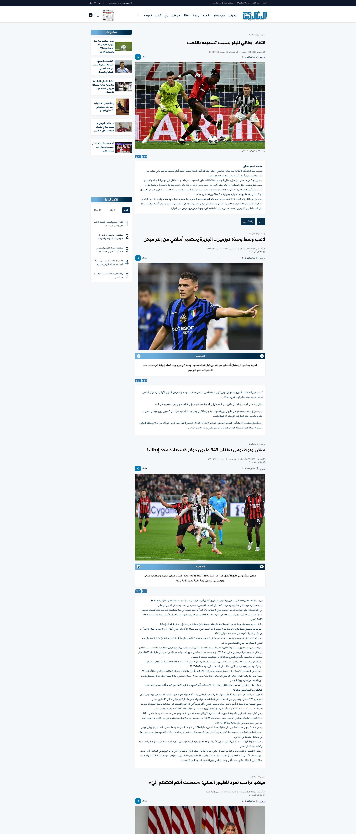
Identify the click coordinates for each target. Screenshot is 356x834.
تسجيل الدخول (124, 3)
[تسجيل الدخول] (131, 3)
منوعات (176, 15)
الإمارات (233, 15)
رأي (166, 15)
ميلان (261, 221)
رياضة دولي (248, 221)
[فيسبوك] (104, 3)
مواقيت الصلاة (228, 3)
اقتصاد (206, 15)
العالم (253, 777)
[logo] (255, 16)
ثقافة (186, 15)
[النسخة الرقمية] (108, 16)
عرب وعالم (219, 15)
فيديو (158, 15)
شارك (144, 57)
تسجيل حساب (112, 3)
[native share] (138, 57)
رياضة (196, 15)
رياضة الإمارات (253, 234)
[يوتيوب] (91, 3)
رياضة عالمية (254, 35)
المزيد (149, 15)
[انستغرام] (95, 3)
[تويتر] (99, 3)
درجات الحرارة (217, 3)
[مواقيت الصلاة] (90, 15)
